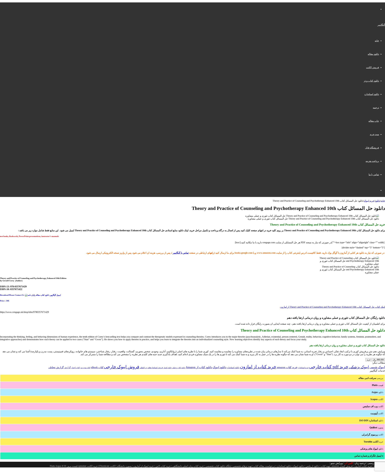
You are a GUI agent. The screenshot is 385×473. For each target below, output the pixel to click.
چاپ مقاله (373, 121)
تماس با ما (374, 174)
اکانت (376, 399)
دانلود (377, 201)
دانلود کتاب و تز (371, 81)
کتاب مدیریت (85, 368)
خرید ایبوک (369, 201)
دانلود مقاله (373, 54)
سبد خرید (374, 134)
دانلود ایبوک (219, 367)
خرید (373, 441)
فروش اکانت (372, 67)
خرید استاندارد (303, 368)
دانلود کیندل (167, 368)
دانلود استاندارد (371, 94)
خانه (377, 40)
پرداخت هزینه (372, 161)
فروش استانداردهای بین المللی (151, 368)
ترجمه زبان (360, 463)
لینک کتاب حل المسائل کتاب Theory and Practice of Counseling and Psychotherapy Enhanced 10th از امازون (332, 307)
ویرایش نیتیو (337, 463)
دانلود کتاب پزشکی (178, 368)
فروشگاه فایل (372, 147)
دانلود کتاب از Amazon (199, 367)
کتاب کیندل (75, 368)
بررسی (370, 378)
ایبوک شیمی (377, 367)
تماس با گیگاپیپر (181, 253)
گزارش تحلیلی (56, 367)
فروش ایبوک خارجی (121, 366)
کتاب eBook (97, 367)
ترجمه (376, 107)
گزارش (67, 367)
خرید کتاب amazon (287, 367)
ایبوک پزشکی (359, 367)
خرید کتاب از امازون (258, 366)
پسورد (376, 427)
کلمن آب (348, 463)
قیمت (377, 385)
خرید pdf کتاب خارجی (328, 366)
